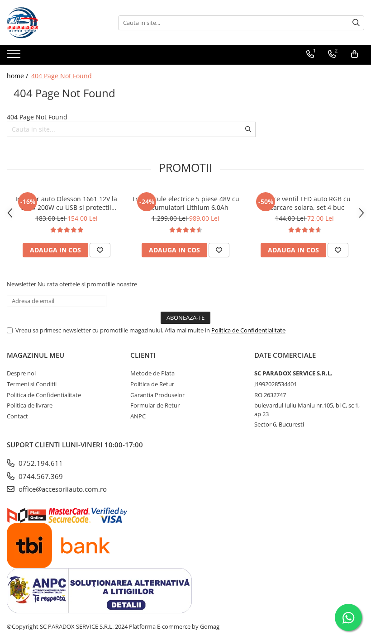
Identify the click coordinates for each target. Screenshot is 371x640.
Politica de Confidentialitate (248, 330)
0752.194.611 (40, 463)
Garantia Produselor (157, 395)
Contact (17, 416)
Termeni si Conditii (32, 384)
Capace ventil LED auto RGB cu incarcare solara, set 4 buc (304, 203)
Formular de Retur (155, 405)
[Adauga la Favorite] (100, 250)
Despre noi (21, 373)
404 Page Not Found (61, 75)
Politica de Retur (152, 384)
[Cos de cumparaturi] (354, 54)
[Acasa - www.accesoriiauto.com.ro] (52, 22)
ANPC (138, 416)
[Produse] (15, 56)
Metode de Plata (152, 373)
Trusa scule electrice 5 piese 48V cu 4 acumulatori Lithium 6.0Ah (185, 203)
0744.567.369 (40, 476)
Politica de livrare (29, 405)
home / (18, 75)
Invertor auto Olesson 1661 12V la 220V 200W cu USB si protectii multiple (66, 203)
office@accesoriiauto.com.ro (62, 488)
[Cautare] (356, 22)
